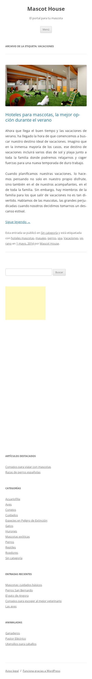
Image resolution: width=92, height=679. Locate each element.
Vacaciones (71, 238)
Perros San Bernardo (19, 590)
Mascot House (46, 8)
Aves (8, 504)
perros (52, 238)
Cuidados (11, 515)
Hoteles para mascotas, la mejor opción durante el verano (42, 117)
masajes (41, 238)
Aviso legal (12, 671)
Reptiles (10, 547)
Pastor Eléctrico (15, 639)
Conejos (10, 510)
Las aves (11, 606)
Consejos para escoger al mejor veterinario (33, 601)
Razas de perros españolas (22, 472)
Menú (46, 29)
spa (60, 238)
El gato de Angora (17, 596)
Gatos (9, 526)
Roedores (11, 553)
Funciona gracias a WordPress (41, 671)
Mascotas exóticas (17, 537)
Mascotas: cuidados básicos (23, 585)
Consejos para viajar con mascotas (28, 467)
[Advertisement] (25, 303)
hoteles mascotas (22, 238)
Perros (9, 542)
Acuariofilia (12, 499)
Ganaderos (12, 633)
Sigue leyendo (17, 222)
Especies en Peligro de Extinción (26, 520)
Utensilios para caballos (20, 644)
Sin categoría (49, 233)
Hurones (11, 531)
